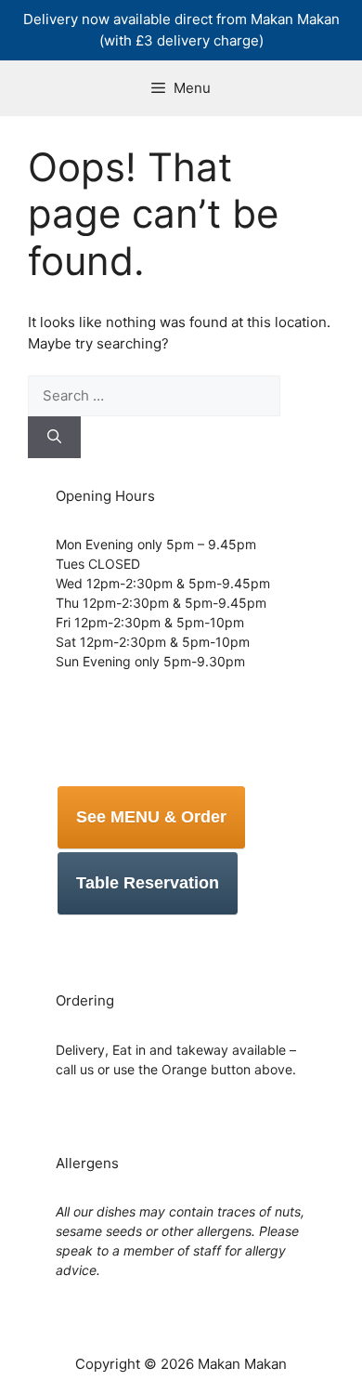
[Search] (54, 437)
